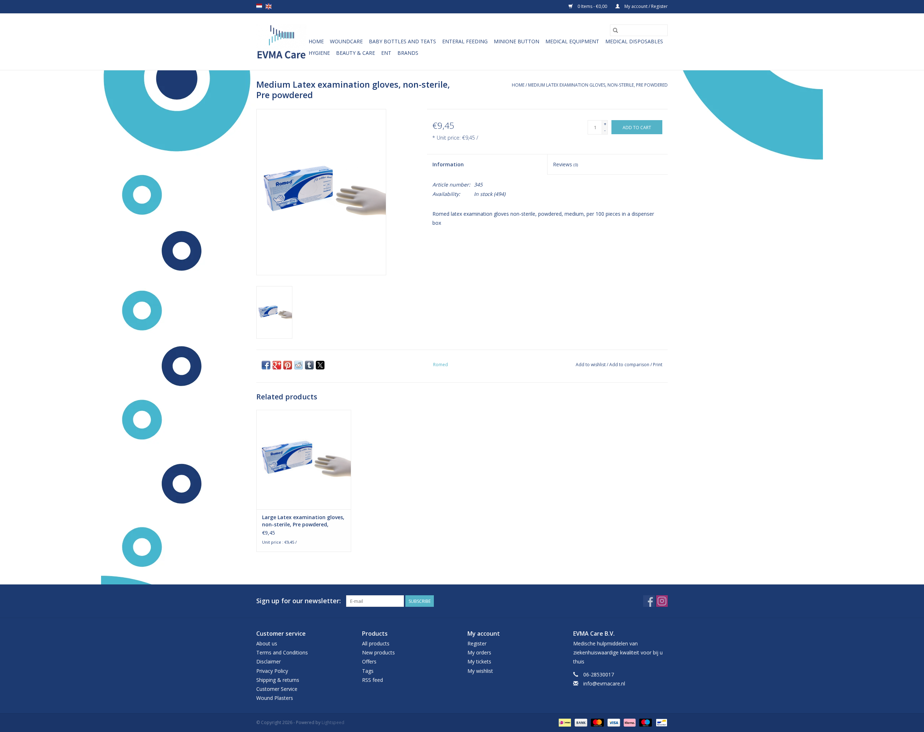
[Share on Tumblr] (309, 365)
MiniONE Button (516, 41)
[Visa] (613, 722)
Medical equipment (572, 41)
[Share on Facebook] (266, 365)
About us (266, 643)
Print (657, 364)
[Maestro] (645, 722)
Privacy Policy (272, 670)
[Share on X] (320, 365)
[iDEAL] (564, 722)
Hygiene (319, 52)
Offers (369, 661)
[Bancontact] (660, 722)
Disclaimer (268, 661)
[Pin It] (287, 365)
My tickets (479, 661)
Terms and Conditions (282, 652)
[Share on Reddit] (298, 365)
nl (259, 6)
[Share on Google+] (277, 365)
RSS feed (372, 679)
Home (316, 41)
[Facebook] (649, 601)
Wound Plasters (274, 697)
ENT (386, 52)
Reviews (565, 164)
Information (448, 164)
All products (375, 643)
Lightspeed (333, 722)
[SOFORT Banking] (629, 722)
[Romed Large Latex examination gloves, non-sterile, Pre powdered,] (303, 459)
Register (477, 643)
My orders (479, 652)
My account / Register (645, 6)
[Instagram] (662, 601)
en (268, 6)
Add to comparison (629, 364)
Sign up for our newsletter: (298, 601)
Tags (368, 670)
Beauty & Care (355, 52)
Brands (407, 52)
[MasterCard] (596, 722)
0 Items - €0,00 (592, 6)
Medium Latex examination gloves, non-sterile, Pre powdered (598, 85)
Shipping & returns (277, 679)
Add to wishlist (591, 364)
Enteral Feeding (465, 41)
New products (378, 652)
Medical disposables (634, 41)
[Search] (615, 30)
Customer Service (276, 688)
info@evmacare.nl (604, 683)
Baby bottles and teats (402, 41)
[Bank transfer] (580, 722)
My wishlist (480, 670)
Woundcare (346, 41)
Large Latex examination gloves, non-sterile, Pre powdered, (303, 521)
